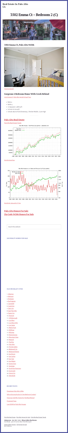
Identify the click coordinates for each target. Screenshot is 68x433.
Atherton (11, 294)
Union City (12, 373)
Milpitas (11, 332)
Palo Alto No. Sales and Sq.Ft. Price (12, 203)
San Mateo (12, 361)
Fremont (11, 316)
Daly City (11, 308)
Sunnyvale (12, 371)
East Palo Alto (12, 311)
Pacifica (11, 342)
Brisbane (11, 299)
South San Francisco (15, 368)
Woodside (12, 376)
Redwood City (13, 349)
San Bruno (12, 354)
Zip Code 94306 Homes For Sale (19, 214)
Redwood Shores (14, 352)
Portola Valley (13, 347)
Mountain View (13, 337)
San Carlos (12, 356)
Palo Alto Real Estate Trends (12, 123)
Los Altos (11, 320)
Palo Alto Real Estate (14, 119)
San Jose (11, 359)
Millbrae (11, 330)
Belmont (10, 296)
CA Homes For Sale (21, 424)
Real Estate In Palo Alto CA (15, 5)
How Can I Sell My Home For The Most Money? (21, 398)
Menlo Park (12, 328)
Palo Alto (12, 344)
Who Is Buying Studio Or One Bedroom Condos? (21, 394)
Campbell (11, 304)
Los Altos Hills (13, 323)
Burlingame (11, 301)
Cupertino (11, 306)
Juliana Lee (7, 420)
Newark (11, 340)
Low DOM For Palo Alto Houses (16, 404)
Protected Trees (11, 401)
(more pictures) (9, 89)
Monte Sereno (13, 335)
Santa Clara (12, 364)
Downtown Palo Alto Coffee (15, 391)
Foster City (11, 313)
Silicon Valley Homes (10, 424)
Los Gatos (12, 325)
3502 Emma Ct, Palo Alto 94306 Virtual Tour (17, 97)
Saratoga (12, 366)
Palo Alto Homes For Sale (16, 210)
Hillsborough (13, 318)
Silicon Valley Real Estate (29, 420)
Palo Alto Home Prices (9, 160)
